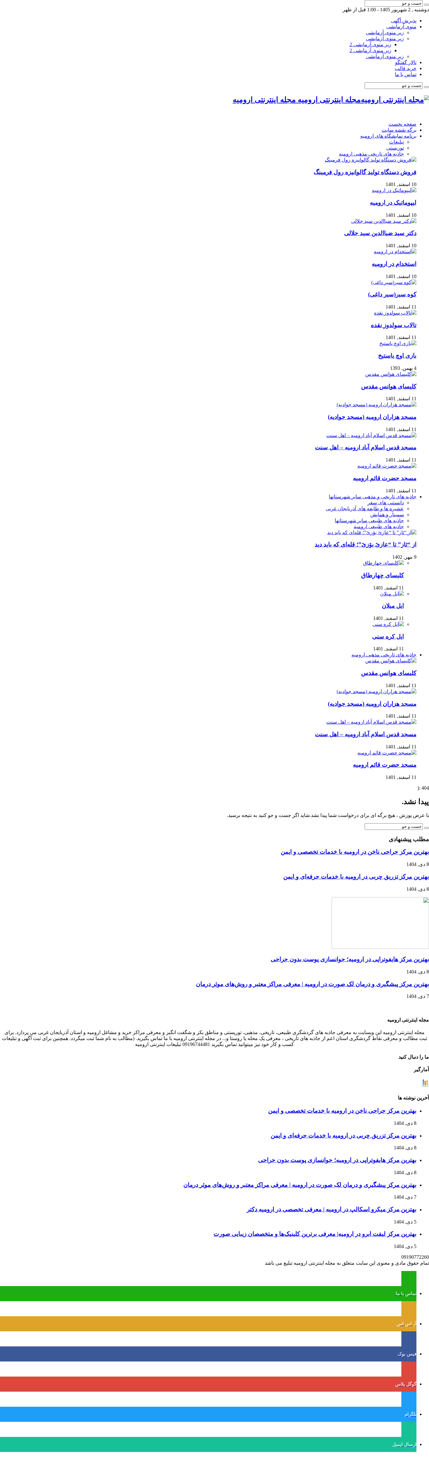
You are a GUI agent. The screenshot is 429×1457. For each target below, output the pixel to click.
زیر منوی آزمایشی (385, 32)
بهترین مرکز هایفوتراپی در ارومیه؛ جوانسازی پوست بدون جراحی (350, 959)
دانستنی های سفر (385, 502)
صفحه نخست (402, 124)
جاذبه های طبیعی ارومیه (379, 526)
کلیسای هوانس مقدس (388, 386)
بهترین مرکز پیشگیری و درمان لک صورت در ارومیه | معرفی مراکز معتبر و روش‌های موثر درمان (312, 984)
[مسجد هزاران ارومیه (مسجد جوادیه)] (376, 404)
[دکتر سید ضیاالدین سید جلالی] (383, 221)
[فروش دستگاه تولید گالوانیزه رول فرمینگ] (370, 159)
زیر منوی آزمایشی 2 (370, 44)
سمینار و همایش (387, 514)
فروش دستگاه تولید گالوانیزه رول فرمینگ (365, 172)
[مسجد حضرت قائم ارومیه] (386, 465)
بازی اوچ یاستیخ (397, 355)
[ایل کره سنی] (388, 624)
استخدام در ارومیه (394, 263)
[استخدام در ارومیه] (395, 251)
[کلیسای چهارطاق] (383, 563)
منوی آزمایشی (401, 26)
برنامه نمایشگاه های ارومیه (388, 136)
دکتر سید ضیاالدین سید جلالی (380, 233)
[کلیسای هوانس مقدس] (390, 374)
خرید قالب (405, 68)
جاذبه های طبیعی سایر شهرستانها (369, 520)
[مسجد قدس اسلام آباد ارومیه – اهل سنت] (371, 435)
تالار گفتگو (405, 62)
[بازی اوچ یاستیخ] (397, 343)
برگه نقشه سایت (399, 130)
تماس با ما (405, 74)
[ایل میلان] (392, 593)
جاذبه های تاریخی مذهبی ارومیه (371, 153)
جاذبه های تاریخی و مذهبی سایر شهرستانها (372, 496)
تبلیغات (396, 142)
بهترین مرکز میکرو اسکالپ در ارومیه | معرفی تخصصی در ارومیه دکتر (331, 1209)
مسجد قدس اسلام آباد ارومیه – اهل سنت (365, 447)
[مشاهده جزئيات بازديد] (425, 1085)
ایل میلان (393, 605)
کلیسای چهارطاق (382, 575)
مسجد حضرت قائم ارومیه (384, 478)
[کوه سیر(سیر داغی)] (393, 282)
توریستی (395, 148)
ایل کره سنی (388, 636)
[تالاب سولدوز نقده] (395, 312)
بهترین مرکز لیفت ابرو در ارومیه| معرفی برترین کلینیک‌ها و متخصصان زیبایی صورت (315, 1233)
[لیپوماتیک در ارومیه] (394, 190)
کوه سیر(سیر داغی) (392, 294)
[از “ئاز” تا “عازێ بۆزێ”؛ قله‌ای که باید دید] (371, 532)
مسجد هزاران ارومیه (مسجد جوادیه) (372, 417)
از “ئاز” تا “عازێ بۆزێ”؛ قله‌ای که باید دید (365, 544)
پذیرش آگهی (403, 20)
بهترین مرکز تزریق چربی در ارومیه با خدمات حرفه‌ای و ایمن (356, 876)
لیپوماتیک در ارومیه (393, 202)
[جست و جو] (426, 5)
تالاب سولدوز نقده (393, 325)
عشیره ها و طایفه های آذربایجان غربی (365, 508)
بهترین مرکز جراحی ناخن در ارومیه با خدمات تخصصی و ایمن (355, 851)
